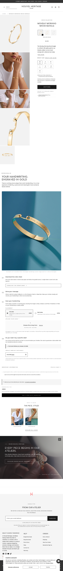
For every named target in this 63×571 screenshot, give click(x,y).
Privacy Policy (49, 563)
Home (4, 13)
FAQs (25, 545)
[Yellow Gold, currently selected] (40, 32)
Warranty (26, 550)
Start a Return (46, 537)
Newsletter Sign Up (47, 545)
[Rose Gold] (47, 32)
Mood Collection (47, 20)
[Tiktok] (11, 554)
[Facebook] (3, 554)
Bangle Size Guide (28, 537)
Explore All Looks (31, 430)
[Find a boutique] (55, 7)
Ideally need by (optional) (15, 350)
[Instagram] (6, 554)
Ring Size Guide (27, 539)
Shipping (45, 539)
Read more (41, 54)
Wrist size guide (50, 57)
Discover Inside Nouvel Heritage (18, 461)
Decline (48, 567)
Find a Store (26, 542)
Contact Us (26, 547)
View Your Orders (47, 542)
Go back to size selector (30, 382)
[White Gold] (53, 32)
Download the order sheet (17, 285)
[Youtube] (8, 554)
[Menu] (4, 7)
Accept (31, 567)
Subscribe (52, 518)
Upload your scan (12, 318)
